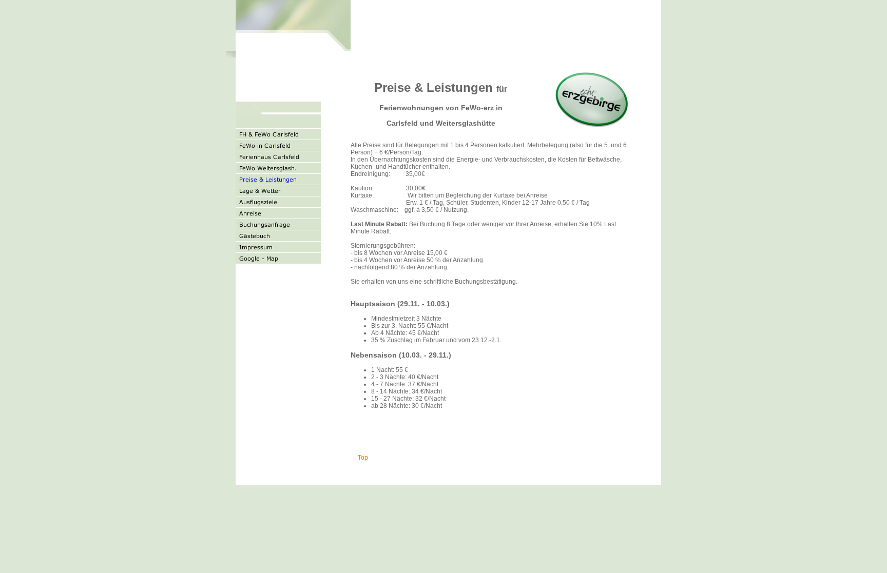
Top (362, 457)
